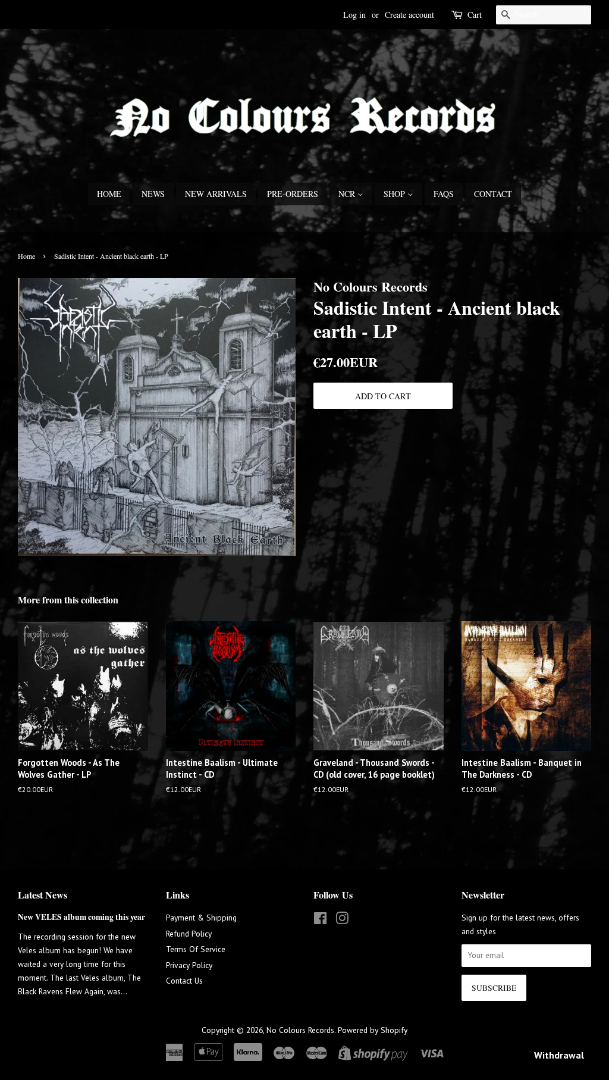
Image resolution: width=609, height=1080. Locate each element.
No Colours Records (300, 1030)
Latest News (42, 894)
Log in (354, 14)
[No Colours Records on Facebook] (320, 920)
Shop (395, 193)
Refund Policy (189, 933)
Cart (474, 14)
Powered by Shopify (372, 1030)
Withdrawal (559, 1055)
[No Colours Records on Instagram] (342, 920)
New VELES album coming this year (81, 917)
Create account (409, 14)
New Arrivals (216, 193)
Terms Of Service (195, 949)
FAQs (444, 193)
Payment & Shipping (201, 917)
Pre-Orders (292, 193)
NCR (347, 193)
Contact (493, 193)
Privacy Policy (189, 965)
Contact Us (184, 980)
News (153, 193)
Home (109, 193)
